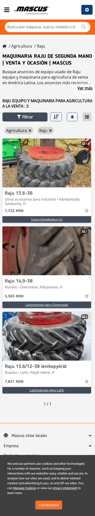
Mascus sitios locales (29, 436)
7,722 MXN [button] (14, 211)
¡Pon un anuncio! (87, 10)
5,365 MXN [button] (14, 296)
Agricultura (21, 46)
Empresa (11, 446)
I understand (48, 505)
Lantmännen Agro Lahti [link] (47, 390)
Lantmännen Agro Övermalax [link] (46, 305)
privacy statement (65, 488)
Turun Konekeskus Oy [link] (47, 219)
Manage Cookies (24, 488)
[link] (46, 163)
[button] (25, 116)
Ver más (85, 88)
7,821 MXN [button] (14, 382)
